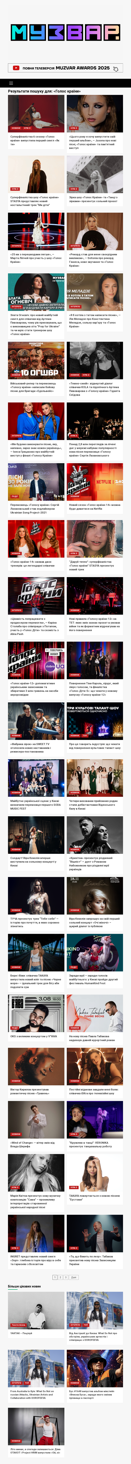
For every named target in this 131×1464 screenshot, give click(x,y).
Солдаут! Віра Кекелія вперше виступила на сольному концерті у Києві (33, 861)
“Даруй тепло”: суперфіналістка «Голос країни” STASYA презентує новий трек (91, 565)
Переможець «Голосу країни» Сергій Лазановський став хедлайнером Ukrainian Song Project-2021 (34, 508)
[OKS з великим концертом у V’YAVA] (36, 1013)
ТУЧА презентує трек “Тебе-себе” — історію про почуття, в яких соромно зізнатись (34, 922)
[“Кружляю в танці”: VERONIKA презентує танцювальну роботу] (95, 1120)
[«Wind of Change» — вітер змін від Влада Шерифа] (36, 1120)
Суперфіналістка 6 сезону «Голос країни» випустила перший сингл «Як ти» (34, 140)
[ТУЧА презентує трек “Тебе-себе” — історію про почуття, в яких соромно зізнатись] (36, 896)
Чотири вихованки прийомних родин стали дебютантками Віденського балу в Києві (93, 804)
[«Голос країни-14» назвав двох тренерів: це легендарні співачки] (36, 539)
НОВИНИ (16, 128)
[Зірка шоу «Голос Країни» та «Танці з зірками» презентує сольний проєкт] (95, 174)
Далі (73, 1277)
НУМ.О (27, 128)
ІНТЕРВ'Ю (16, 246)
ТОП (85, 735)
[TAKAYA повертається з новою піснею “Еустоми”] (95, 1173)
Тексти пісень (18, 1325)
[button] (11, 83)
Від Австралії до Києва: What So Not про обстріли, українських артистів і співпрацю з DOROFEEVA (93, 1336)
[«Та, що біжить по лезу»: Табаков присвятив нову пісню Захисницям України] (95, 1233)
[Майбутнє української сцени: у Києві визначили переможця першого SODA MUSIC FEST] (36, 778)
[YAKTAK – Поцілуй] (36, 1310)
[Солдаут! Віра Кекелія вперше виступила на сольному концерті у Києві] (36, 835)
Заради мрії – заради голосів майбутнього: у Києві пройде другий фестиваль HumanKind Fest (93, 979)
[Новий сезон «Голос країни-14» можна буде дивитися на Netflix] (95, 482)
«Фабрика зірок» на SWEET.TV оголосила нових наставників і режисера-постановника (30, 747)
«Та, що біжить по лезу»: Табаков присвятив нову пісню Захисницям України (92, 1260)
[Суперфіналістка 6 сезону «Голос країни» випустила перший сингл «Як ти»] (36, 113)
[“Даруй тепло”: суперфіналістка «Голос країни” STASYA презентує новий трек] (95, 539)
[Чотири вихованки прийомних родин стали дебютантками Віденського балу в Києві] (95, 778)
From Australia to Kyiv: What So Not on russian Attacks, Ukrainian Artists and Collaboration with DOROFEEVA (32, 1394)
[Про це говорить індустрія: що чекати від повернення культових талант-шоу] (95, 721)
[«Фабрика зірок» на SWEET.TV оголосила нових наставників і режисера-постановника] (36, 721)
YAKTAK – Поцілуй (21, 1333)
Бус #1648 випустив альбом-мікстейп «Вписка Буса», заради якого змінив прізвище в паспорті (91, 1394)
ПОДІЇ (15, 496)
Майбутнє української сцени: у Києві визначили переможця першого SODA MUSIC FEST (35, 804)
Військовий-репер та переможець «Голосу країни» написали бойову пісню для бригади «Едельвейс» (33, 387)
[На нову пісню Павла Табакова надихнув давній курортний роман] (95, 1013)
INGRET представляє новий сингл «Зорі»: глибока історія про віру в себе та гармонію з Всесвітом (35, 1260)
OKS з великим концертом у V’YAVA (33, 1036)
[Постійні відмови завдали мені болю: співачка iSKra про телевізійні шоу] (95, 1066)
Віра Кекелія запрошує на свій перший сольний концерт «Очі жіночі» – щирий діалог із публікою (94, 922)
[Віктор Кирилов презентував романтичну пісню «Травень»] (36, 1066)
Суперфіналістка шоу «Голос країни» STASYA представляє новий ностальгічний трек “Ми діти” (34, 201)
